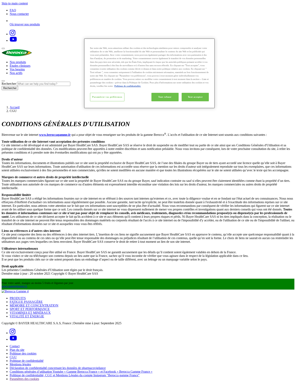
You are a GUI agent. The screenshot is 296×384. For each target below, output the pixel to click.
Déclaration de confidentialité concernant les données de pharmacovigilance (58, 368)
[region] (149, 73)
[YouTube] (13, 40)
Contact (15, 346)
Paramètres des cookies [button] (24, 379)
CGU (13, 357)
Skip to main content (15, 3)
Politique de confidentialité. (127, 86)
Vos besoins (17, 69)
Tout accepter (195, 97)
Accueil (15, 107)
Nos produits (18, 62)
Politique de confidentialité (26, 360)
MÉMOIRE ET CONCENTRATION (34, 305)
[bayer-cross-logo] (7, 100)
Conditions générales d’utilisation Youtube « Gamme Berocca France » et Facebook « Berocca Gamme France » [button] (81, 371)
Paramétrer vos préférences (107, 97)
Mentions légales (20, 364)
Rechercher (9, 83)
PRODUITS (18, 298)
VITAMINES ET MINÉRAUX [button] (30, 312)
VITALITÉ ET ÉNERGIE (27, 316)
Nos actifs (16, 73)
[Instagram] (12, 34)
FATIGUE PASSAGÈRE (26, 301)
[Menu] (3, 48)
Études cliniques (20, 65)
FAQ (13, 10)
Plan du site (17, 350)
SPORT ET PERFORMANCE (30, 309)
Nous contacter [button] (19, 14)
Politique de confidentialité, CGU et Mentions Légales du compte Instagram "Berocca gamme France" (75, 375)
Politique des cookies (23, 353)
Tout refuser (165, 97)
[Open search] (3, 81)
